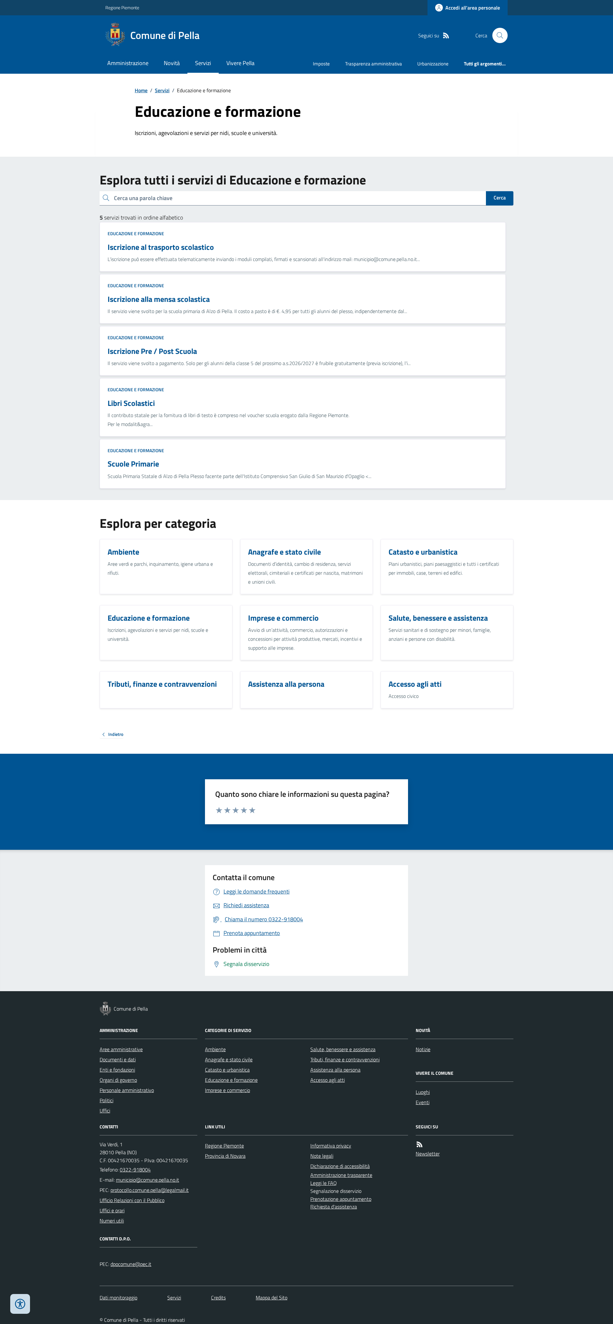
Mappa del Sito (271, 1297)
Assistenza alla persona (335, 1069)
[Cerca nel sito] (497, 35)
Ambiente (215, 1049)
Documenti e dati (118, 1059)
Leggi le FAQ (323, 1183)
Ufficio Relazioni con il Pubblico (132, 1200)
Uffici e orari (112, 1210)
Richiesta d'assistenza (333, 1206)
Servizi (203, 63)
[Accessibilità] (20, 1304)
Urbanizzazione (433, 63)
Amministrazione (127, 63)
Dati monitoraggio (118, 1297)
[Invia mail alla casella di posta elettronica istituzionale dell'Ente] (147, 1180)
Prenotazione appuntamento (340, 1199)
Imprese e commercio (227, 1090)
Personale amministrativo (127, 1090)
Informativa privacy (330, 1145)
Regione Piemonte (122, 7)
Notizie (423, 1049)
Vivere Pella (240, 63)
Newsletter (428, 1153)
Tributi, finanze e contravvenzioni (345, 1059)
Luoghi (423, 1092)
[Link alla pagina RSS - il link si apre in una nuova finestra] (446, 36)
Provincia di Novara (225, 1156)
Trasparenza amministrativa (373, 63)
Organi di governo (118, 1080)
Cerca (500, 197)
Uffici (105, 1110)
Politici (106, 1100)
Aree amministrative (121, 1049)
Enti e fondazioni (117, 1069)
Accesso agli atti (327, 1080)
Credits (218, 1297)
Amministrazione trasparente (341, 1175)
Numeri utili (112, 1220)
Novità (172, 63)
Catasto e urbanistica (227, 1069)
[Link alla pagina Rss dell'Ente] (419, 1144)
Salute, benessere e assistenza (342, 1049)
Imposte (321, 63)
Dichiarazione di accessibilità (340, 1166)
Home (141, 90)
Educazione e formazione (136, 233)
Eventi (422, 1102)
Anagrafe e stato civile (229, 1059)
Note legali (321, 1156)
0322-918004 (135, 1169)
